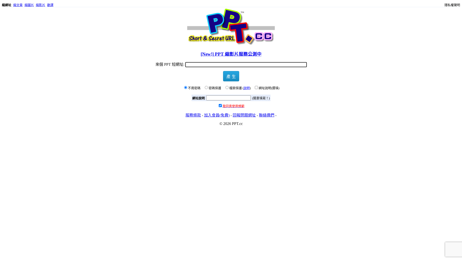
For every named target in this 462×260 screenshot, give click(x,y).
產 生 (231, 76)
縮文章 (18, 5)
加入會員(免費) (217, 115)
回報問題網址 (244, 115)
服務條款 (193, 115)
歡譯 (50, 5)
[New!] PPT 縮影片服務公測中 (231, 54)
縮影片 (40, 5)
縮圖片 (29, 5)
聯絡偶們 (266, 115)
